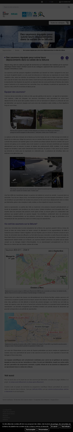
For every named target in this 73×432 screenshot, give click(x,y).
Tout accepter (30, 429)
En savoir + (54, 426)
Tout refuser (66, 426)
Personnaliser (43, 429)
